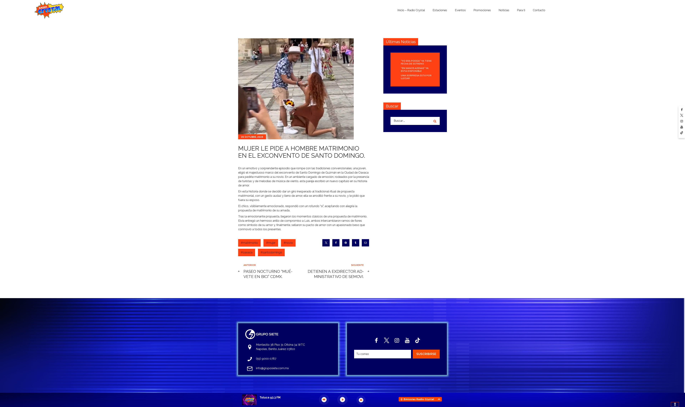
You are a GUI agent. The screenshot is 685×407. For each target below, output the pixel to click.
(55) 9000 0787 (266, 358)
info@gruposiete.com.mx (272, 368)
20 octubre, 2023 (252, 137)
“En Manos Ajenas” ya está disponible (414, 69)
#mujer (270, 242)
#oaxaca (246, 252)
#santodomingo (271, 252)
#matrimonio (249, 242)
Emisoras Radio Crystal (419, 399)
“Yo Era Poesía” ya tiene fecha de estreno (416, 62)
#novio (288, 242)
